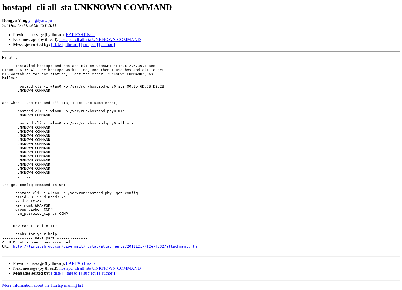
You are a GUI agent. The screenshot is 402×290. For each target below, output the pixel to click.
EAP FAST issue (80, 34)
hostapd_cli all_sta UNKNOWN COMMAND (100, 39)
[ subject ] (89, 44)
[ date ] (57, 44)
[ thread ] (72, 44)
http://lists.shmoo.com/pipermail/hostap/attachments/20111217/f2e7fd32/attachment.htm (105, 246)
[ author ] (107, 44)
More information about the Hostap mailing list (42, 285)
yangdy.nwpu (40, 20)
